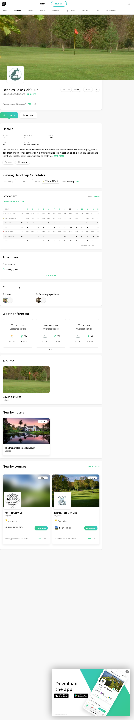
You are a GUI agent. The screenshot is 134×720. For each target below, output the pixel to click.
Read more (59, 156)
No (35, 104)
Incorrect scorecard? (89, 245)
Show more (51, 275)
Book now (41, 528)
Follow (66, 89)
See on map (31, 94)
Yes (29, 104)
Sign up (59, 3)
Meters (96, 196)
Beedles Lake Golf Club (14, 201)
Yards (90, 196)
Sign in (41, 3)
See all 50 (92, 466)
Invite (76, 89)
